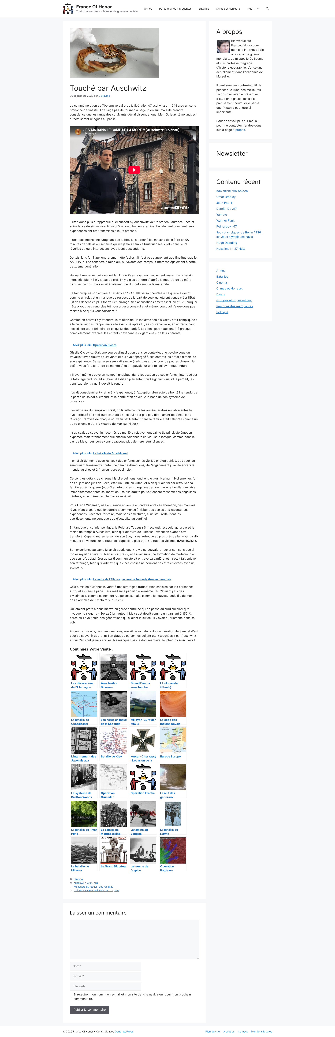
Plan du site (212, 1031)
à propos (239, 130)
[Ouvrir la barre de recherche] (267, 8)
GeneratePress (124, 1031)
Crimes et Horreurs (228, 8)
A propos (228, 1031)
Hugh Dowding (226, 242)
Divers (220, 294)
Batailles (204, 8)
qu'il (96, 882)
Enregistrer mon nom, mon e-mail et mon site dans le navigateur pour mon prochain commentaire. (132, 997)
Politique (222, 312)
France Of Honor (94, 6)
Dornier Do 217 (226, 208)
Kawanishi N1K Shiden (232, 191)
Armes (148, 8)
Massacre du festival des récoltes (93, 886)
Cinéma (78, 879)
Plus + (251, 8)
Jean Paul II (224, 203)
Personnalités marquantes (175, 8)
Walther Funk (225, 220)
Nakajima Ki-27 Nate (230, 248)
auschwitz (80, 882)
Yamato (221, 214)
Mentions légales (261, 1031)
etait (89, 882)
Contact (243, 1031)
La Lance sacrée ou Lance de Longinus (96, 890)
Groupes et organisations (234, 300)
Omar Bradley (226, 197)
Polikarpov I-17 (226, 226)
